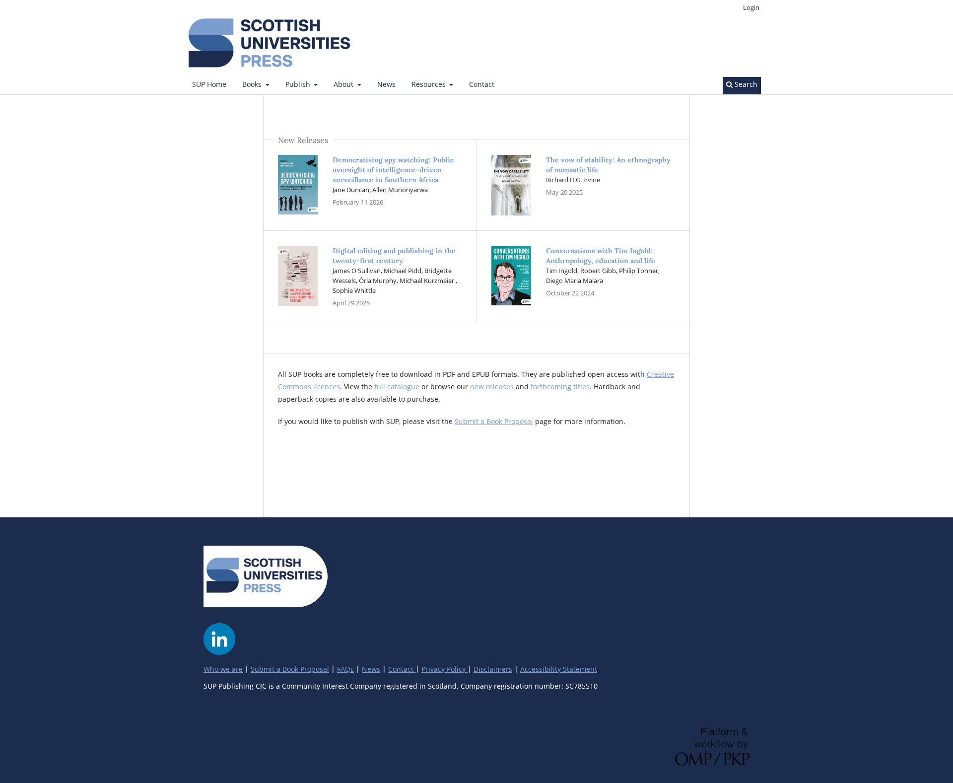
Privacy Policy (444, 669)
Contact (481, 84)
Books (253, 84)
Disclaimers (493, 669)
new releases (492, 386)
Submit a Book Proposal (494, 421)
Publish (298, 84)
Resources (429, 84)
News (386, 84)
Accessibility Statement (558, 669)
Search (745, 84)
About (344, 84)
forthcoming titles (560, 386)
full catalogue (396, 386)
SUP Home (209, 84)
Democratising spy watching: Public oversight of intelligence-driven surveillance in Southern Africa (393, 169)
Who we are (223, 669)
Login (751, 7)
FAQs (345, 669)
